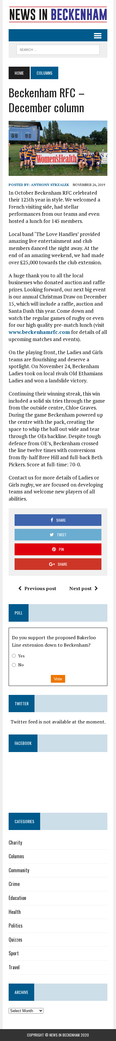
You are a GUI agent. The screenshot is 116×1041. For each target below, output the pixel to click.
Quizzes (15, 939)
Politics (16, 925)
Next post (80, 588)
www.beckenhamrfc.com (39, 332)
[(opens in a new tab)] (46, 767)
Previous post (40, 588)
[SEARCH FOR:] (58, 48)
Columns (16, 856)
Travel (14, 967)
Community (19, 870)
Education (17, 897)
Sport (14, 953)
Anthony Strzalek (50, 184)
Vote (58, 678)
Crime (14, 883)
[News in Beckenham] (58, 14)
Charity (15, 842)
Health (15, 911)
